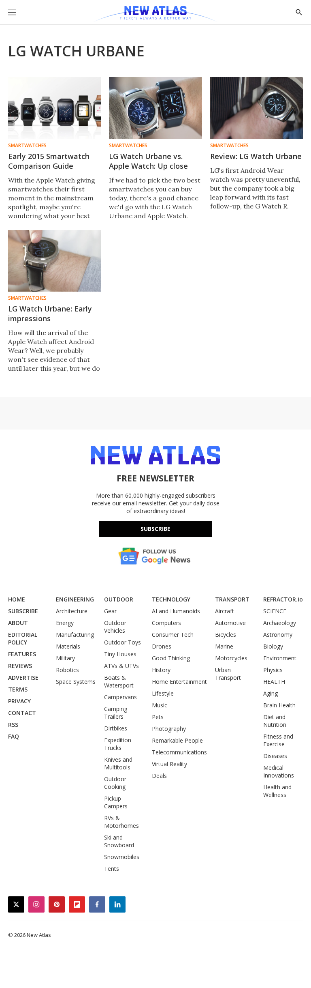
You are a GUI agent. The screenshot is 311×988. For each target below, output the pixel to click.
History (161, 670)
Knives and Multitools (118, 763)
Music (159, 705)
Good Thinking (171, 658)
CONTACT (22, 713)
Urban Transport (228, 673)
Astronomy (277, 634)
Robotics (67, 670)
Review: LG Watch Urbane (256, 156)
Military (65, 658)
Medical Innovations (278, 771)
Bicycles (225, 634)
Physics (273, 670)
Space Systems (76, 681)
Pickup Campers (116, 802)
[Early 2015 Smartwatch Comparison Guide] (54, 108)
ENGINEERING (75, 599)
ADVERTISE (23, 677)
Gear (110, 611)
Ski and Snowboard (119, 841)
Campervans (120, 697)
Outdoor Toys (122, 642)
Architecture (71, 611)
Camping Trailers (115, 712)
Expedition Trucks (117, 744)
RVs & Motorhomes (121, 821)
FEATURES (22, 654)
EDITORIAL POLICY (22, 638)
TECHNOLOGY (171, 599)
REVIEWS (20, 666)
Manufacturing (75, 634)
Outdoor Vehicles (115, 626)
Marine (224, 646)
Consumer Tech (173, 634)
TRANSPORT (232, 599)
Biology (273, 646)
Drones (161, 646)
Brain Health (279, 705)
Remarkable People (177, 740)
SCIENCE (274, 611)
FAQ (13, 736)
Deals (159, 776)
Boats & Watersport (119, 681)
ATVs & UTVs (121, 666)
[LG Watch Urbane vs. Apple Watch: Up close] (155, 108)
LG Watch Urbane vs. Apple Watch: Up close (148, 161)
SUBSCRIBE (23, 611)
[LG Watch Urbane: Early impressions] (54, 261)
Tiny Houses (120, 654)
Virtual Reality (169, 764)
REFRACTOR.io (283, 599)
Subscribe (155, 529)
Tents (111, 868)
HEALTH (274, 681)
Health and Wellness (277, 791)
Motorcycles (231, 658)
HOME (16, 599)
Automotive (230, 623)
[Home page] (155, 14)
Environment (279, 658)
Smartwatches (27, 145)
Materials (68, 646)
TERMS (18, 689)
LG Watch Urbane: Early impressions (50, 313)
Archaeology (279, 623)
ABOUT (18, 623)
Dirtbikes (115, 728)
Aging (270, 693)
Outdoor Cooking (115, 782)
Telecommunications (179, 752)
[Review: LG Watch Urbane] (256, 108)
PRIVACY (19, 701)
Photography (169, 728)
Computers (166, 623)
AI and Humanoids (176, 611)
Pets (158, 717)
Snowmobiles (121, 857)
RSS (13, 724)
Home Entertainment (179, 681)
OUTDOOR (118, 599)
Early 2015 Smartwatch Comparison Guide (48, 161)
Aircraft (224, 611)
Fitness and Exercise (278, 740)
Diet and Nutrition (274, 720)
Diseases (275, 756)
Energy (65, 623)
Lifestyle (163, 693)
